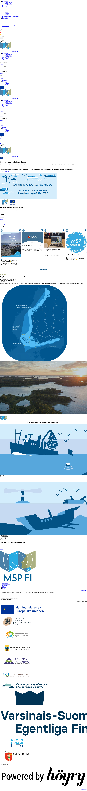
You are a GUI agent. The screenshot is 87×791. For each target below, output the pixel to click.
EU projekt (4, 9)
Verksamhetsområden (6, 5)
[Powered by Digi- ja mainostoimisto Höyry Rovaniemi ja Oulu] (43, 787)
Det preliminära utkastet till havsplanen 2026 (10, 16)
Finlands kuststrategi (8, 4)
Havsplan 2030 (5, 6)
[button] (11, 247)
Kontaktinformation (6, 18)
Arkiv (3, 7)
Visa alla (1, 64)
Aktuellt (3, 10)
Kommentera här (3, 166)
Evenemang (7, 14)
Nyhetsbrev (7, 13)
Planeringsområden (8, 2)
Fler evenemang (3, 224)
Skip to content (3, 22)
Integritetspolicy (84, 789)
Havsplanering (5, 1)
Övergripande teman (8, 3)
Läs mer (1, 211)
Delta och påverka (5, 17)
